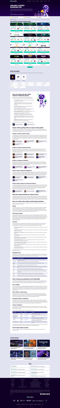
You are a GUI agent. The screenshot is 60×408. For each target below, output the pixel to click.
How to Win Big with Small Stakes (35, 384)
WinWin (13, 385)
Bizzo (12, 386)
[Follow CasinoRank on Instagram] (42, 394)
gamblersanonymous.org (27, 313)
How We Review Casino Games (22, 386)
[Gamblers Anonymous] (18, 400)
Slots (22, 385)
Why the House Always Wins (35, 381)
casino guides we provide (28, 131)
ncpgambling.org (26, 315)
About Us (47, 381)
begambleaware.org (26, 317)
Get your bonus (17, 30)
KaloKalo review (30, 53)
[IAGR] (14, 400)
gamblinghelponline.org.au (27, 321)
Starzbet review (30, 42)
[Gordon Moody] (29, 400)
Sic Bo (22, 384)
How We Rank (47, 385)
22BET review (43, 42)
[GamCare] (22, 400)
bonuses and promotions (17, 107)
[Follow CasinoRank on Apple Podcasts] (49, 394)
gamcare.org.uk (26, 319)
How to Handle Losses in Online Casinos (35, 386)
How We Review (47, 384)
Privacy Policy (47, 386)
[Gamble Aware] (38, 400)
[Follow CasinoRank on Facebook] (40, 394)
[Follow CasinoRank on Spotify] (47, 394)
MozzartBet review (16, 53)
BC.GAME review (17, 42)
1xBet (12, 381)
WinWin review (16, 64)
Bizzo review (30, 64)
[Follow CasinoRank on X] (44, 394)
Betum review (43, 53)
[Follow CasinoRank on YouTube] (45, 394)
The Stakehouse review (43, 64)
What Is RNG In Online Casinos (35, 385)
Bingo (22, 381)
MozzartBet (12, 384)
